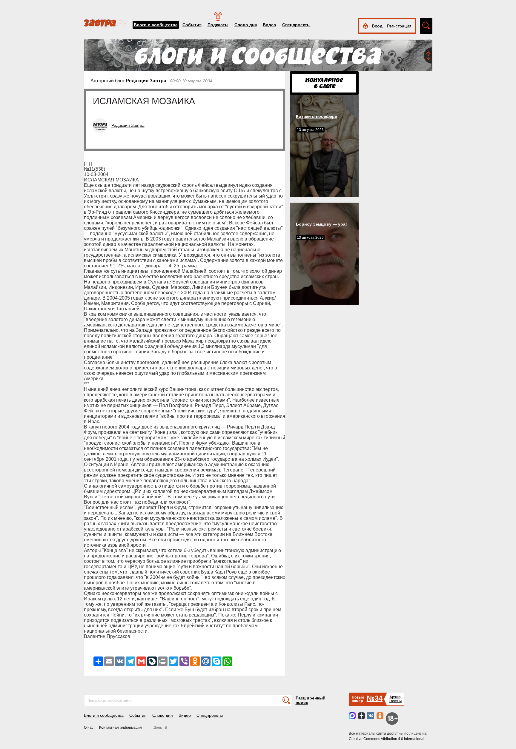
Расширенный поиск (310, 700)
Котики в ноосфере (316, 116)
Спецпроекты (296, 24)
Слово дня (245, 24)
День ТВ (160, 727)
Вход (377, 26)
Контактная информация (120, 727)
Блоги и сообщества (156, 24)
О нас (88, 727)
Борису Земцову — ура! (321, 224)
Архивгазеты (395, 699)
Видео (269, 24)
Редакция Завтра (146, 80)
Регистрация (399, 26)
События (192, 24)
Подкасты (218, 24)
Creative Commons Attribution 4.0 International (386, 739)
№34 (375, 698)
